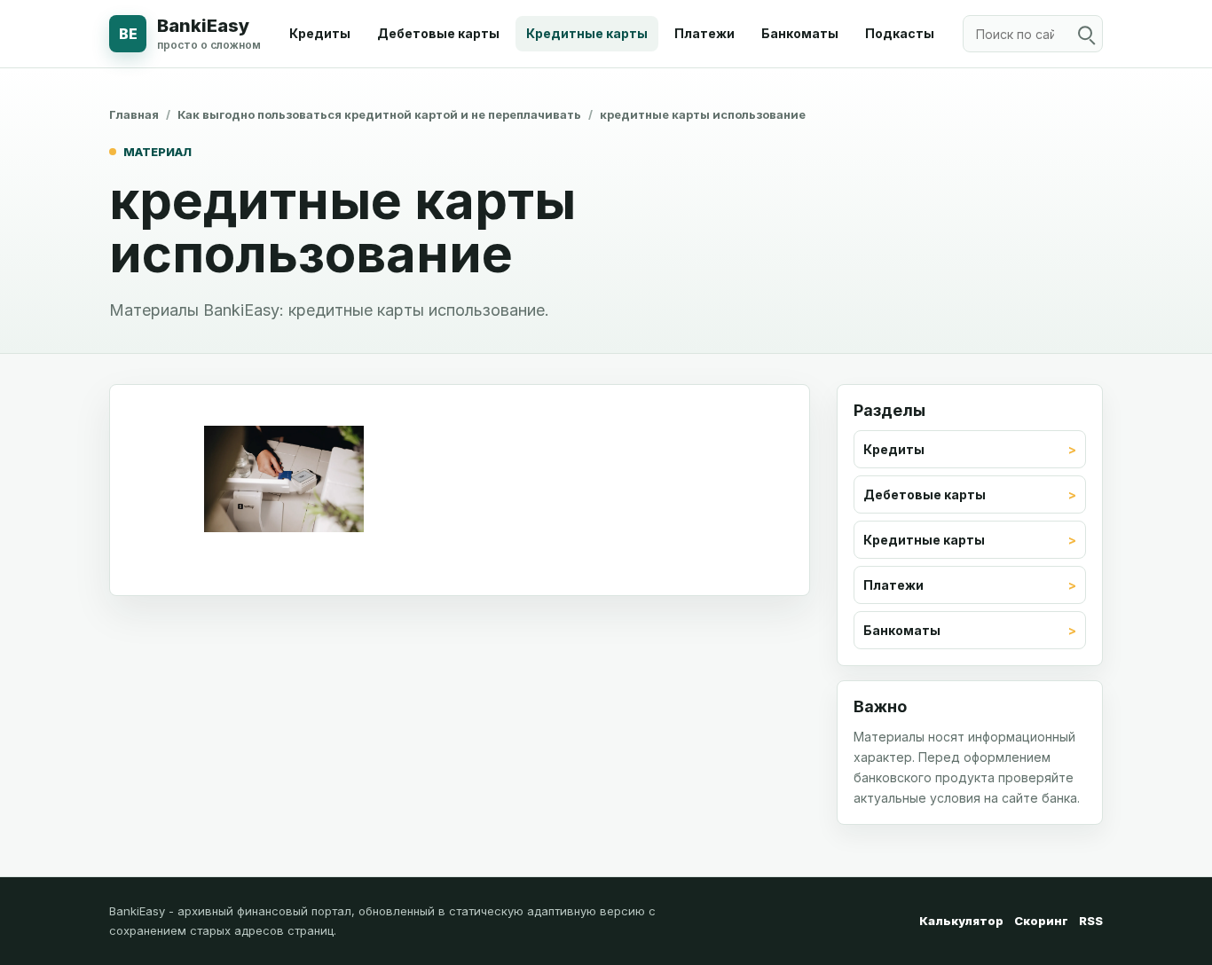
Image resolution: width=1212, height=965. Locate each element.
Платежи (704, 33)
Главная (134, 114)
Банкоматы (799, 33)
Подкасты (899, 33)
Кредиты (319, 33)
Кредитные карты (587, 33)
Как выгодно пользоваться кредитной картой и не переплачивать (379, 114)
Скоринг (1041, 921)
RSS (1091, 921)
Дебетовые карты (438, 33)
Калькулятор (961, 921)
